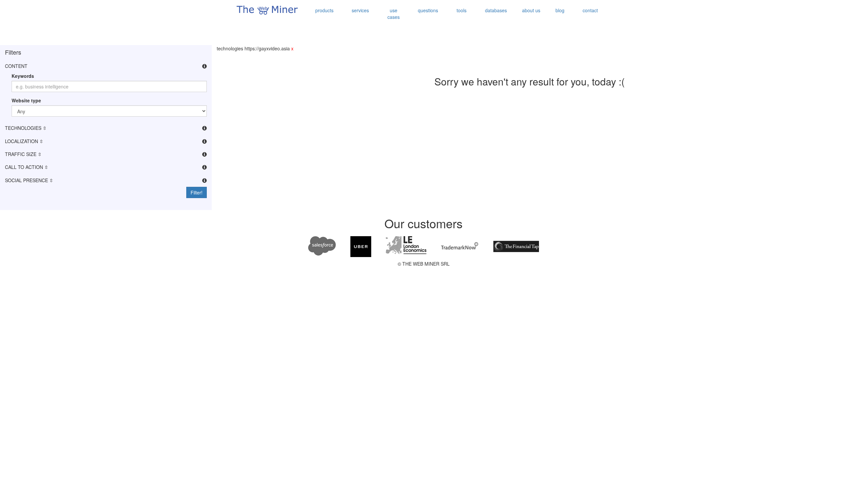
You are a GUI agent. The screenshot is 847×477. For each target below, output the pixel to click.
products (324, 10)
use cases (393, 13)
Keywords (23, 76)
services (360, 10)
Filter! (196, 192)
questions (428, 10)
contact (590, 10)
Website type (26, 100)
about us (531, 10)
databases (496, 10)
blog (560, 10)
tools (462, 10)
